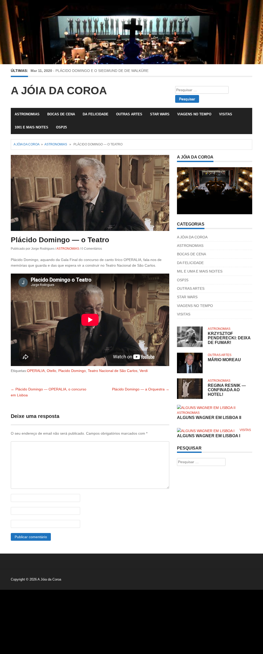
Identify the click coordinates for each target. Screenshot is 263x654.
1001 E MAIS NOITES (31, 127)
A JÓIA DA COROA (192, 237)
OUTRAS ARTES (129, 114)
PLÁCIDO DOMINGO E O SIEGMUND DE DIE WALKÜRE (101, 71)
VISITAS (225, 114)
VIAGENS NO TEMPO (194, 114)
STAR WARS (160, 114)
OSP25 (61, 127)
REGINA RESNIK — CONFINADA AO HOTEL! (227, 390)
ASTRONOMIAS (27, 114)
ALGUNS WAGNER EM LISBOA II (209, 417)
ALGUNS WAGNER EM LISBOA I (208, 436)
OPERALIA (36, 371)
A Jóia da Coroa (59, 91)
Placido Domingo (72, 371)
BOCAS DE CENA (61, 114)
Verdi (143, 371)
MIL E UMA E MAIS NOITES (199, 271)
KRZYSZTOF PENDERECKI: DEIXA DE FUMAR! (229, 338)
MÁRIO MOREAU (224, 360)
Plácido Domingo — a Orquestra (140, 389)
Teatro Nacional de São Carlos (112, 371)
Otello (51, 371)
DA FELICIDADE (95, 114)
